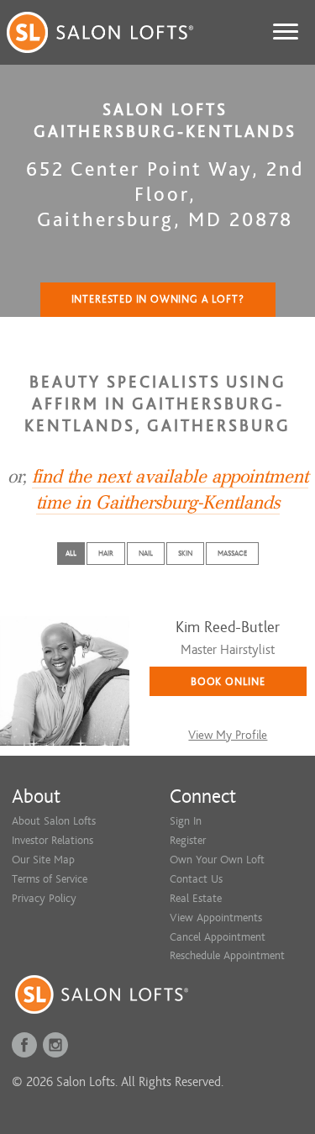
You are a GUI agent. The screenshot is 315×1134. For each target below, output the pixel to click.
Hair (105, 553)
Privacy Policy (44, 898)
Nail (146, 553)
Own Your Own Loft (217, 859)
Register (188, 840)
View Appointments (216, 917)
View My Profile (227, 735)
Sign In (186, 821)
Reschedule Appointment (227, 955)
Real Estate (196, 898)
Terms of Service (49, 879)
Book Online (228, 681)
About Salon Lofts (54, 821)
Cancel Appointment (217, 937)
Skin (185, 553)
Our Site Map (43, 859)
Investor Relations (52, 840)
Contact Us (196, 879)
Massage (232, 553)
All (71, 553)
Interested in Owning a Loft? (157, 299)
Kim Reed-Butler (228, 627)
